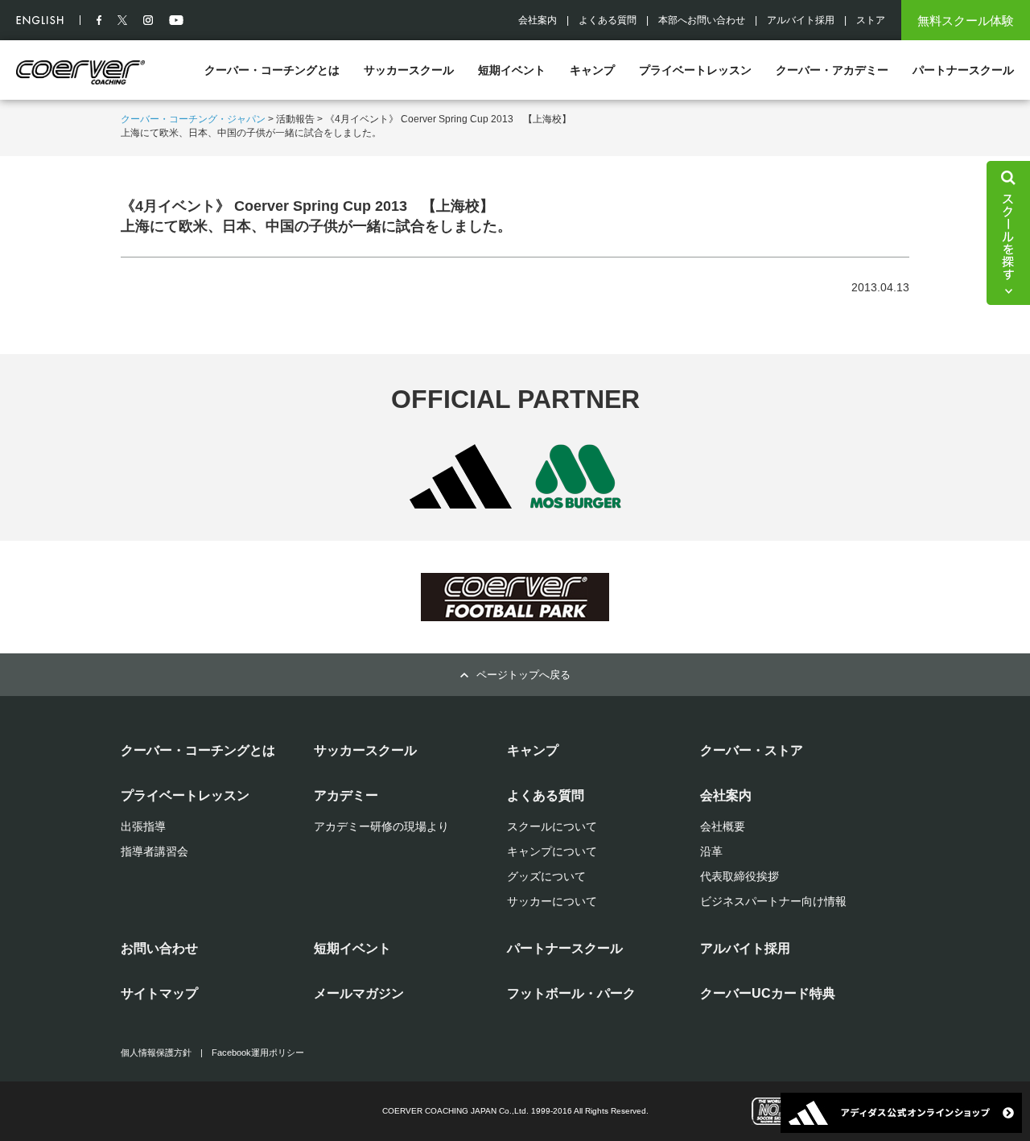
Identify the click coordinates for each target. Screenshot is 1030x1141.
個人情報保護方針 (156, 1052)
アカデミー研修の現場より (381, 826)
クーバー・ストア (751, 750)
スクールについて (552, 826)
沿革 (711, 851)
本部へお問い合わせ (701, 20)
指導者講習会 (154, 851)
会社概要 (722, 826)
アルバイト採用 (800, 20)
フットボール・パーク (571, 993)
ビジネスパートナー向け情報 (773, 901)
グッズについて (546, 876)
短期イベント (512, 70)
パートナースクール (963, 70)
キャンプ (592, 70)
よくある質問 (608, 20)
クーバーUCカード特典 (767, 993)
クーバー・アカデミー (832, 70)
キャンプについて (552, 851)
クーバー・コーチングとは (272, 70)
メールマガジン (359, 993)
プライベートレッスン (695, 70)
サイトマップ (159, 993)
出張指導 (143, 826)
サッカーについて (552, 901)
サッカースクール (409, 70)
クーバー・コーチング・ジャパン (193, 119)
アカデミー (346, 795)
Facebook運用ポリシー (258, 1052)
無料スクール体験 (965, 20)
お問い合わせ (159, 948)
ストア (870, 20)
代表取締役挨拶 (739, 876)
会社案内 (537, 20)
